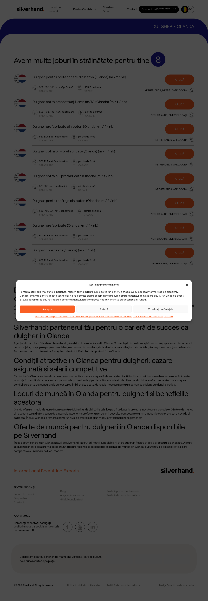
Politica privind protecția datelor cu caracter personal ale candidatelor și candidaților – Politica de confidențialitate (104, 316)
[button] (186, 284)
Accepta (47, 309)
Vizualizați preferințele (160, 309)
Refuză (104, 309)
